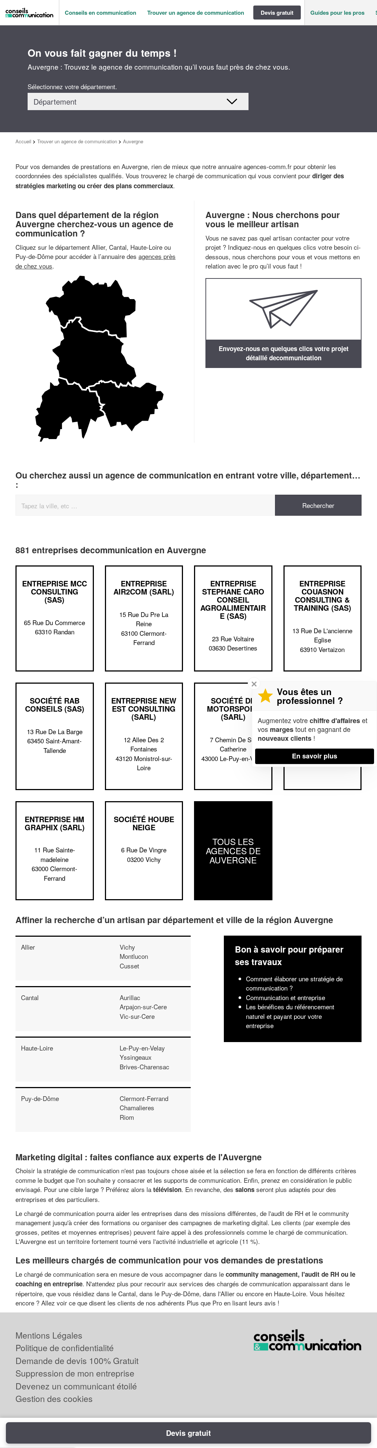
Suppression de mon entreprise (74, 1373)
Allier (28, 946)
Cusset (129, 965)
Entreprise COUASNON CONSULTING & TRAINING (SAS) (322, 595)
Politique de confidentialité (64, 1348)
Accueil (23, 141)
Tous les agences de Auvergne (233, 850)
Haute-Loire (37, 1047)
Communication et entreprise (285, 997)
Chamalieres (137, 1107)
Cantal (30, 997)
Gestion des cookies (54, 1398)
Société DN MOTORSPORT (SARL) (233, 708)
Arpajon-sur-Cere (143, 1006)
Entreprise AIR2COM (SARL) (143, 587)
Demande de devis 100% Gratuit (76, 1360)
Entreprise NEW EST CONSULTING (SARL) (143, 708)
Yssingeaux (136, 1057)
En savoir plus (314, 756)
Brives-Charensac (144, 1066)
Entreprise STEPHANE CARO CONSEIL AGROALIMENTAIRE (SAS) (233, 599)
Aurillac (130, 997)
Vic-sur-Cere (137, 1016)
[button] (100, 13)
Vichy (127, 946)
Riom (127, 1117)
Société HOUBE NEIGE (144, 823)
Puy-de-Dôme (40, 1098)
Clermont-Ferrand (144, 1098)
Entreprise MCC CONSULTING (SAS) (54, 591)
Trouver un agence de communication (77, 141)
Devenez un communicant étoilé (76, 1386)
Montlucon (134, 956)
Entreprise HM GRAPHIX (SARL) (55, 823)
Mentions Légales (48, 1335)
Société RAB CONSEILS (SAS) (54, 704)
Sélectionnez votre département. (72, 86)
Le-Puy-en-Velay (142, 1047)
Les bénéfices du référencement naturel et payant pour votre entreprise (290, 1016)
